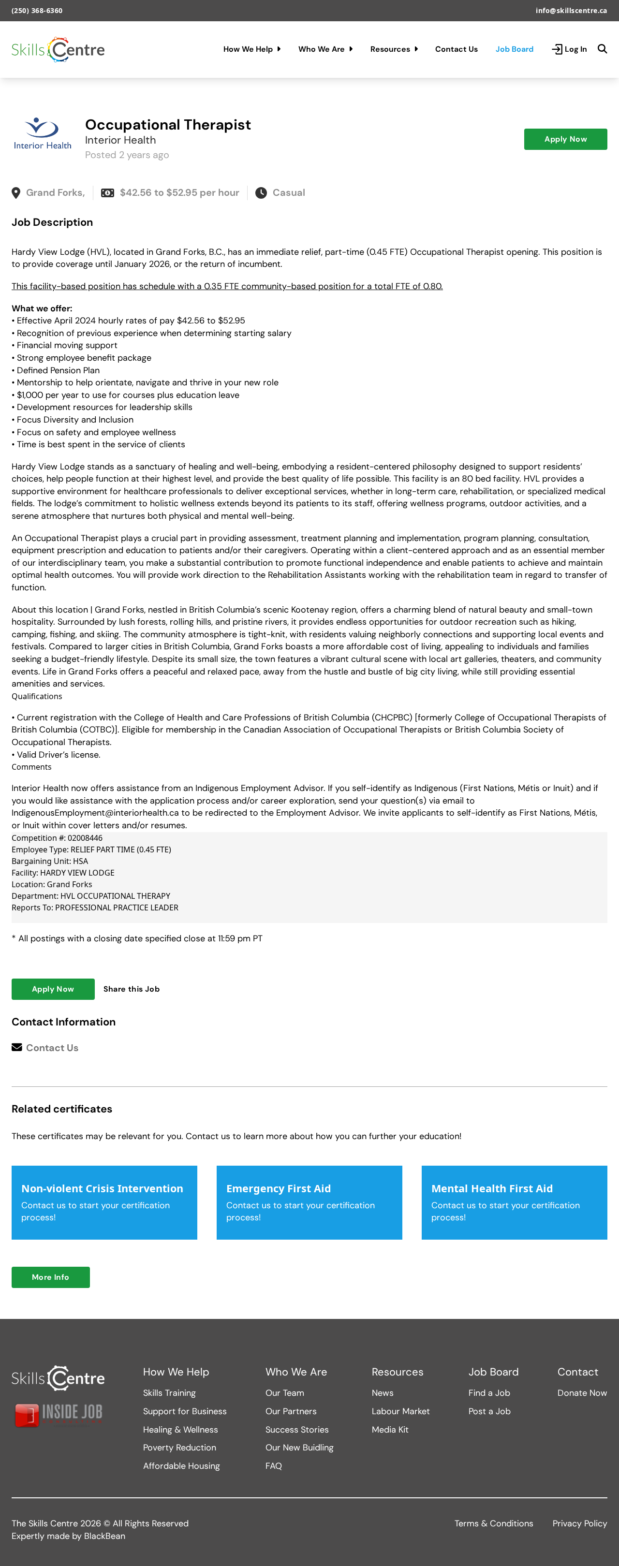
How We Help (248, 49)
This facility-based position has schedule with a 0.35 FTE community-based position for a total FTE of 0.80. (227, 286)
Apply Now (566, 139)
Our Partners (291, 1411)
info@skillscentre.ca (571, 10)
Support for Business (185, 1411)
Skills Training (169, 1393)
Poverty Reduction (179, 1447)
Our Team (284, 1393)
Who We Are (321, 49)
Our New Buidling (299, 1447)
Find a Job (489, 1393)
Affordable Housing (181, 1466)
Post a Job (490, 1411)
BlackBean (104, 1536)
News (383, 1393)
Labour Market (401, 1411)
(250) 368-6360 (37, 10)
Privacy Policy (580, 1523)
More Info (51, 1277)
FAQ (273, 1466)
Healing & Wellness (180, 1429)
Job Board (514, 49)
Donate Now (582, 1393)
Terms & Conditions (494, 1523)
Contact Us (456, 49)
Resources (390, 49)
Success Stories (297, 1429)
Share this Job (131, 989)
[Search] (602, 49)
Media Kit (390, 1429)
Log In (576, 49)
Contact (578, 1372)
